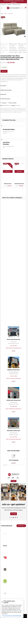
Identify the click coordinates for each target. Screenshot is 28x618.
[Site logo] (13, 7)
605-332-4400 (13, 345)
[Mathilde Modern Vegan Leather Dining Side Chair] (19, 166)
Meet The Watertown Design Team (13, 408)
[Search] (22, 8)
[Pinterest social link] (15, 517)
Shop (6, 13)
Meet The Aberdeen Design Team (13, 439)
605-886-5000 (13, 406)
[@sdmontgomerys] (9, 474)
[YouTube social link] (13, 517)
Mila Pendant (7, 183)
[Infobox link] (13, 534)
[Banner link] (13, 131)
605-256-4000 (13, 376)
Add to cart (4, 71)
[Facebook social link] (10, 517)
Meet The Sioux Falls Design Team (13, 348)
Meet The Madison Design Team (13, 378)
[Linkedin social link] (17, 517)
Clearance (10, 13)
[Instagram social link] (11, 517)
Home (2, 13)
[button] (2, 29)
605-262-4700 (13, 436)
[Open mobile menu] (1, 8)
